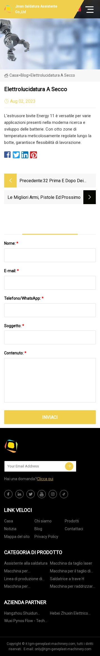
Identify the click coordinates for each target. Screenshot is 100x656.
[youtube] (42, 494)
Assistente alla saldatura (26, 563)
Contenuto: (15, 353)
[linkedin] (19, 494)
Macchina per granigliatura (16, 572)
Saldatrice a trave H (67, 579)
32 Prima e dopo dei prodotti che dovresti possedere (64, 181)
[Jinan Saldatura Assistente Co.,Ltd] (32, 446)
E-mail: (11, 271)
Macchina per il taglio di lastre (70, 572)
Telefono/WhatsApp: (24, 298)
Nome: (11, 243)
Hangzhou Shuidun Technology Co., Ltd (21, 614)
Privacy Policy (46, 536)
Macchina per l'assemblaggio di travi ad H (26, 587)
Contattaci (74, 529)
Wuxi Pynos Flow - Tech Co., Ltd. (24, 622)
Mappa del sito (17, 536)
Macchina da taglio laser (71, 563)
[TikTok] (64, 494)
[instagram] (53, 494)
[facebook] (8, 494)
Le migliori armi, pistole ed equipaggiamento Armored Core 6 (34, 198)
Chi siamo (43, 521)
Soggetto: (14, 326)
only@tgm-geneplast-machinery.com (63, 649)
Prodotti (72, 521)
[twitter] (30, 494)
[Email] (69, 466)
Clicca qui (45, 479)
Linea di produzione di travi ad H (23, 580)
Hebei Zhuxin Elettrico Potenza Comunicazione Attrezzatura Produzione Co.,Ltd (72, 614)
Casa (13, 75)
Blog (38, 529)
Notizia (10, 529)
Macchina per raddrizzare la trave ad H (72, 587)
